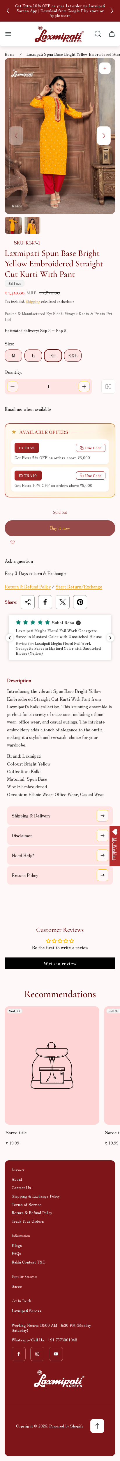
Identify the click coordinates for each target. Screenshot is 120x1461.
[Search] (97, 33)
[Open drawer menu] (8, 34)
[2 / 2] (32, 225)
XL (53, 355)
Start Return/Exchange (79, 586)
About (17, 1179)
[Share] (28, 602)
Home (10, 54)
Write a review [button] (60, 963)
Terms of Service (26, 1204)
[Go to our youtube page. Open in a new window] (56, 1354)
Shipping (33, 301)
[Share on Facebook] (45, 602)
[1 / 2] (13, 225)
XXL (72, 355)
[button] (60, 637)
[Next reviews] (110, 638)
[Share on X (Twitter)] (63, 602)
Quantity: (13, 372)
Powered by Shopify (66, 1426)
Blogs (17, 1245)
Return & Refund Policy (28, 586)
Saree (17, 1286)
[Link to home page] (60, 1378)
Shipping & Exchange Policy (36, 1196)
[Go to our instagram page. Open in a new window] (37, 1354)
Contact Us (21, 1187)
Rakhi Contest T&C (28, 1262)
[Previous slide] (8, 10)
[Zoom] (105, 68)
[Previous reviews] (9, 638)
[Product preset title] (52, 1065)
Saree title (16, 1132)
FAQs (16, 1253)
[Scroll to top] (97, 1426)
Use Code (93, 447)
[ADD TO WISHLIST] (12, 542)
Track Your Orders (28, 1221)
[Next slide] (111, 10)
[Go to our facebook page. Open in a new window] (19, 1354)
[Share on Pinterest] (80, 602)
